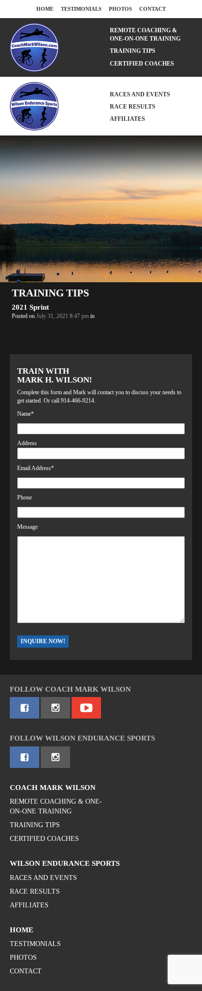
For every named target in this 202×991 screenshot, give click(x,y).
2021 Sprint (30, 307)
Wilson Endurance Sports (65, 863)
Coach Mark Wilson (53, 787)
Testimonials (81, 9)
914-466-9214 (77, 400)
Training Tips (132, 50)
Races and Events (140, 94)
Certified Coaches (142, 63)
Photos (120, 9)
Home (44, 9)
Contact (152, 9)
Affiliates (127, 118)
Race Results (132, 106)
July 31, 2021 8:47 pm (62, 316)
